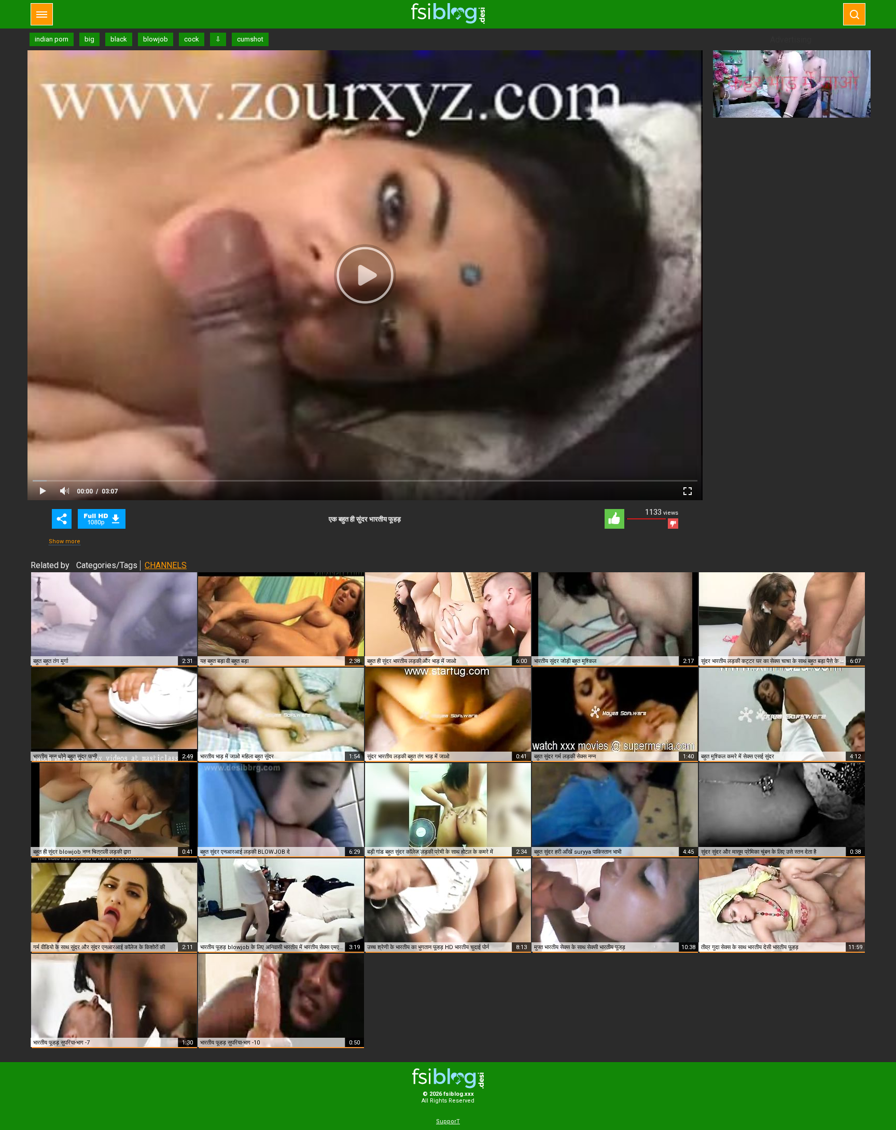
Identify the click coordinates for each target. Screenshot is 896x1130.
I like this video (614, 518)
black (118, 39)
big (89, 39)
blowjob (155, 39)
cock (191, 39)
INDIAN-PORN (101, 519)
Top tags (42, 14)
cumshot (250, 39)
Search (854, 14)
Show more (64, 541)
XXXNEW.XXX (448, 13)
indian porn (51, 39)
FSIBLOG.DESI (448, 1078)
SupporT (448, 1121)
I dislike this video (673, 523)
